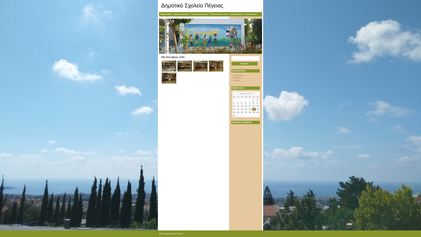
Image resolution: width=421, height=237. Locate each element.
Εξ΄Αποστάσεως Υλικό (219, 14)
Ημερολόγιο (237, 78)
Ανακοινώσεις (238, 75)
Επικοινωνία (250, 14)
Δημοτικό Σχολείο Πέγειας (192, 5)
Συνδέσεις (236, 80)
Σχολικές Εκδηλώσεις (200, 14)
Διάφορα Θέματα (236, 14)
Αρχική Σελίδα (165, 14)
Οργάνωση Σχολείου (181, 14)
